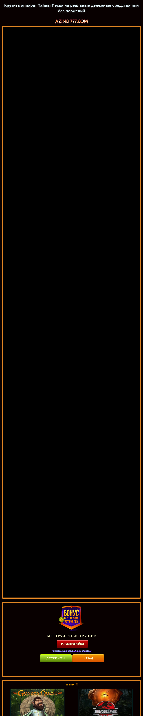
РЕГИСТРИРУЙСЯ (72, 643)
